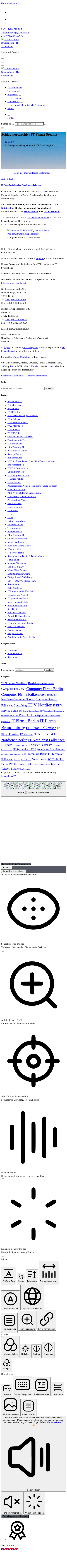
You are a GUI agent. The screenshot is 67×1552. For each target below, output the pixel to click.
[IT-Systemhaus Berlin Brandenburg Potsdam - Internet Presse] (30, 234)
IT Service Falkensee (39, 744)
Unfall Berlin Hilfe (16, 472)
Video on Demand (16, 626)
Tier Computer (14, 91)
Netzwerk (17, 760)
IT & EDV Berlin (15, 426)
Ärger (7, 347)
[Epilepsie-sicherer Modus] (2, 1256)
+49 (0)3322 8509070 (16, 319)
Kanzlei (34, 366)
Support (40, 258)
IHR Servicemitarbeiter (38, 217)
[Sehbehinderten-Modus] (2, 951)
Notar (51, 366)
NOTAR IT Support (16, 619)
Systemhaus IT (14, 401)
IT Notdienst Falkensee (46, 740)
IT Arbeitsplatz (14, 549)
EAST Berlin (13, 412)
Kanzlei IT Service (16, 612)
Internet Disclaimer (16, 563)
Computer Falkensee (13, 689)
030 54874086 (31, 211)
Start (9, 142)
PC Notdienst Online (17, 450)
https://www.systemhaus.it (13, 283)
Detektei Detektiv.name (18, 574)
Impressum (12, 94)
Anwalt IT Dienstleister (18, 616)
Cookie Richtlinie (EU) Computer (30, 105)
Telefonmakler (25, 769)
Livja (9, 514)
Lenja (10, 517)
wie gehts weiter (15, 633)
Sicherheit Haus (15, 524)
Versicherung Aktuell (17, 595)
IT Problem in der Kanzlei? (20, 591)
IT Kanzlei (26, 734)
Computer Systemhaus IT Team (16, 375)
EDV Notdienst (41, 704)
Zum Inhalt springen (11, 3)
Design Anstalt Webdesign (20, 577)
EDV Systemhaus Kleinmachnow (52, 711)
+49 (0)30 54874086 (15, 299)
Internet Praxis (17, 715)
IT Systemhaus (14, 443)
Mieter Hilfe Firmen (17, 570)
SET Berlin (12, 609)
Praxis (13, 366)
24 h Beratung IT (15, 447)
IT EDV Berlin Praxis (17, 468)
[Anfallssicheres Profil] (2, 1027)
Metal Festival (14, 482)
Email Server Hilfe (16, 489)
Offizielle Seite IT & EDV (20, 436)
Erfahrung (5, 715)
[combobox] (33, 789)
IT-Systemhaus (14, 87)
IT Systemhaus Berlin (17, 598)
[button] (8, 1276)
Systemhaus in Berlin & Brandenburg (25, 556)
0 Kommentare (39, 375)
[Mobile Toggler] (20, 95)
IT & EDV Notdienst (17, 422)
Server (47, 764)
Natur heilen (13, 559)
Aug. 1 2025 (7, 179)
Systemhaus (44, 173)
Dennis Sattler (14, 630)
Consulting (20, 705)
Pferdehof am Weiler (17, 500)
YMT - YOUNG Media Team (21, 581)
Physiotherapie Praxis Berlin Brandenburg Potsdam (32, 486)
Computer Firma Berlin (44, 688)
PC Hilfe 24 (13, 433)
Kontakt (18, 98)
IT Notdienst (13, 429)
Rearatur (42, 764)
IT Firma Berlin (24, 720)
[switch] (3, 951)
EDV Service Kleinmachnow (29, 711)
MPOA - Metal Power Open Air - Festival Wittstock (32, 461)
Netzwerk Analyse (16, 521)
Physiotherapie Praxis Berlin (21, 637)
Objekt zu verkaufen (17, 538)
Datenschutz (13, 101)
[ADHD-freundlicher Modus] (2, 1103)
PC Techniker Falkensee (23, 764)
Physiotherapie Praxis (17, 440)
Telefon (55, 764)
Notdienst (6, 208)
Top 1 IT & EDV (15, 567)
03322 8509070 (52, 211)
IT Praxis (6, 744)
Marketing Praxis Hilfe (18, 475)
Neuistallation (26, 760)
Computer (18, 173)
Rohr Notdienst (14, 588)
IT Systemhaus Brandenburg (48, 749)
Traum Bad (12, 510)
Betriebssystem (30, 347)
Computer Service (24, 699)
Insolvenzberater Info (17, 602)
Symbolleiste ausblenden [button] (13, 871)
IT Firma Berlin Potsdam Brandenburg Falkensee (21, 185)
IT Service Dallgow (20, 745)
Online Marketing (21, 357)
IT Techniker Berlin (35, 754)
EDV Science (13, 419)
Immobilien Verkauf (17, 605)
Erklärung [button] (6, 867)
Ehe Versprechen (15, 464)
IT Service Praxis (15, 552)
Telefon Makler (14, 528)
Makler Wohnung (15, 542)
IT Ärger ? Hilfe (15, 479)
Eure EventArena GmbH (19, 545)
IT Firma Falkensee (41, 728)
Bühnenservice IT (16, 457)
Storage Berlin (14, 454)
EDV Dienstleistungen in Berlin (22, 415)
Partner (10, 108)
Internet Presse (31, 173)
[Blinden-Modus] (2, 1179)
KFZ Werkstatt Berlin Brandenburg (24, 493)
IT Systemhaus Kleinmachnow (12, 754)
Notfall (10, 118)
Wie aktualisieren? (55, 1422)
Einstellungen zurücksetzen (14, 1516)
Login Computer (15, 507)
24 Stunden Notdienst (14, 683)
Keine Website (14, 503)
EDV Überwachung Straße (20, 623)
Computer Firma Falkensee (22, 694)
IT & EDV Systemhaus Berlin (21, 496)
